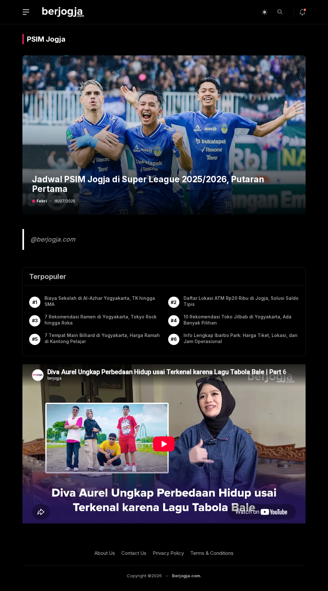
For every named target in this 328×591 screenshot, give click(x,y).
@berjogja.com (52, 239)
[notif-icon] (302, 12)
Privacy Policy (168, 553)
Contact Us (133, 553)
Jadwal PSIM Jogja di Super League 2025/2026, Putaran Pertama (148, 184)
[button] (279, 11)
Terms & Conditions (212, 553)
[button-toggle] (25, 12)
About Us (104, 553)
